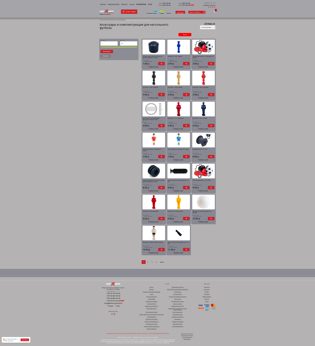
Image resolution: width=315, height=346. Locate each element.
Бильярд (151, 289)
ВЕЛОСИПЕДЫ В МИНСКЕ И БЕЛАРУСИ (177, 289)
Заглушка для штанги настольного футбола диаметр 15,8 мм (152, 57)
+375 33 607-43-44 (113, 296)
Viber (118, 306)
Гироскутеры (177, 291)
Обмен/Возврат (187, 339)
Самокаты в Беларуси (178, 316)
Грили (151, 294)
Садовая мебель (151, 316)
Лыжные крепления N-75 (151, 306)
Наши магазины (113, 4)
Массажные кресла (151, 308)
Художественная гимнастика (151, 326)
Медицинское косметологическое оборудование (177, 309)
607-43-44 (164, 5)
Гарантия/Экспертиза (187, 337)
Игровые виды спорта (178, 301)
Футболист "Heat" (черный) (150, 87)
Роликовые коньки (178, 314)
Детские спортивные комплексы (177, 296)
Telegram (110, 306)
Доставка (206, 294)
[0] (214, 12)
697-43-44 (184, 3)
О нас (150, 4)
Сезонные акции (151, 13)
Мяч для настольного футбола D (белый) (202, 212)
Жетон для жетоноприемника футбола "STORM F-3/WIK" (151, 119)
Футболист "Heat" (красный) (200, 87)
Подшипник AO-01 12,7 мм (200, 149)
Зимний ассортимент (151, 301)
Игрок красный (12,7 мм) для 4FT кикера (152, 150)
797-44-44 (164, 3)
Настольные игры (178, 312)
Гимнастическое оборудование (151, 291)
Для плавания (151, 299)
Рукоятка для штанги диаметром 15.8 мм (178, 243)
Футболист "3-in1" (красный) (176, 118)
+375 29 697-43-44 (113, 298)
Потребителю (141, 4)
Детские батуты (177, 294)
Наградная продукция (151, 312)
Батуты (151, 287)
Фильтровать (107, 51)
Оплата (207, 291)
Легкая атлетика (151, 303)
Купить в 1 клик (153, 66)
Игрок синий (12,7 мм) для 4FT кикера (178, 149)
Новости (124, 4)
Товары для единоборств (151, 321)
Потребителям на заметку (187, 335)
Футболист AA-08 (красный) (150, 211)
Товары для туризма (177, 321)
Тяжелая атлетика (177, 324)
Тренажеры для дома (151, 324)
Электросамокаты (151, 328)
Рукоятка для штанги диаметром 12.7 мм (178, 181)
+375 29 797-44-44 (113, 293)
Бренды (103, 4)
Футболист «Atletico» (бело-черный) (153, 242)
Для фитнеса (177, 299)
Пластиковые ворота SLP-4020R (202, 180)
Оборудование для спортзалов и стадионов (151, 314)
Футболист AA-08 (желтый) (175, 211)
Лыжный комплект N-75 (177, 306)
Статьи (131, 4)
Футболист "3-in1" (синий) (200, 118)
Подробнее (10, 340)
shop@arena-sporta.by (209, 5)
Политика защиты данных (187, 333)
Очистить (106, 56)
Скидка (161, 13)
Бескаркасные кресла (177, 287)
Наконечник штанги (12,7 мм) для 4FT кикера (203, 57)
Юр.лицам (180, 13)
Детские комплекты (151, 296)
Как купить (207, 287)
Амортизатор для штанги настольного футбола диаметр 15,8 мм (154, 181)
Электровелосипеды (177, 326)
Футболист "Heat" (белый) (175, 87)
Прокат (169, 13)
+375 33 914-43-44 (113, 301)
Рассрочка (207, 289)
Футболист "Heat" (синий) (175, 56)
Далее (162, 262)
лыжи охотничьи (177, 303)
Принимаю (25, 339)
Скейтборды (177, 319)
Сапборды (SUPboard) (151, 319)
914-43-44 (184, 5)
